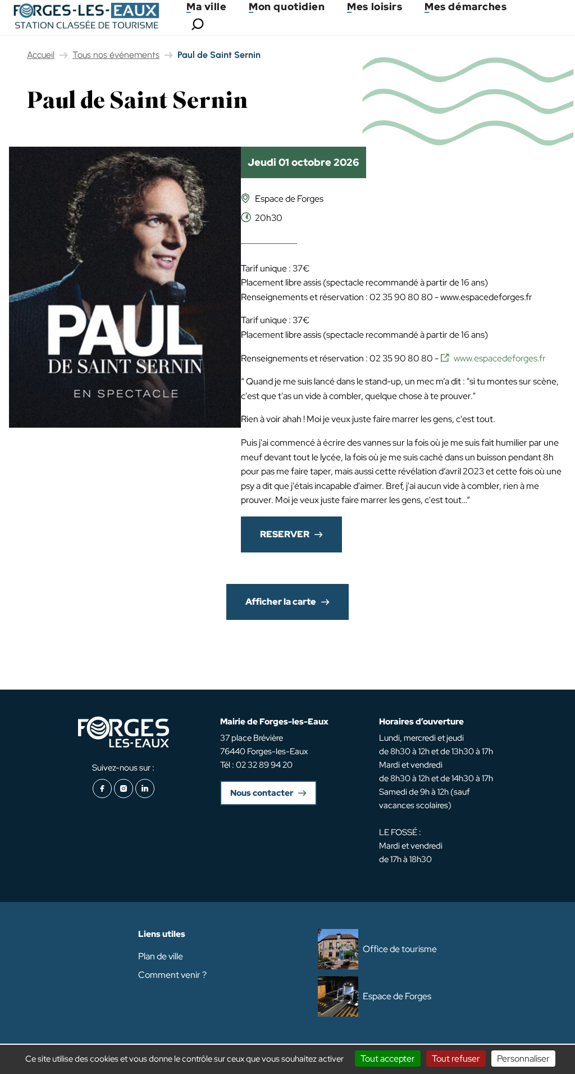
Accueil (40, 54)
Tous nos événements (115, 54)
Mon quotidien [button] (287, 6)
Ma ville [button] (206, 6)
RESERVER (284, 534)
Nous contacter (261, 793)
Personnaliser (523, 1058)
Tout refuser (456, 1058)
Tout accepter (387, 1058)
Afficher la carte (280, 602)
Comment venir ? (172, 975)
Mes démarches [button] (465, 6)
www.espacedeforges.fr (500, 358)
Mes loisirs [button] (374, 6)
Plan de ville (160, 956)
